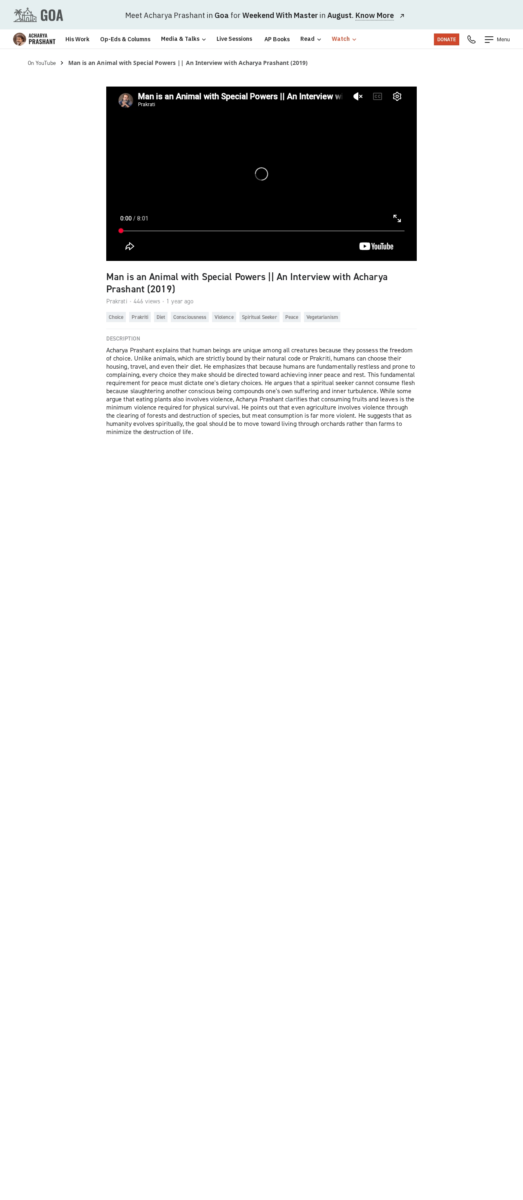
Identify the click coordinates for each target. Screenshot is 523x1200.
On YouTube (42, 62)
